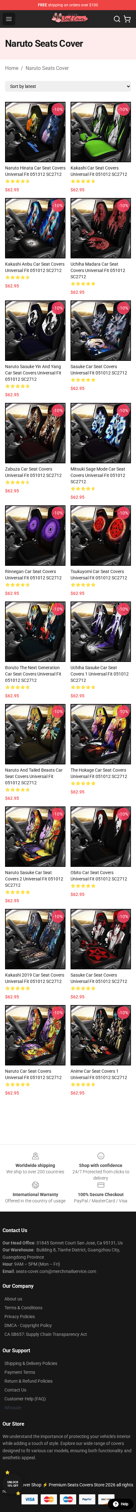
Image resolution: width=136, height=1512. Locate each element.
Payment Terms (19, 1372)
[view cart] (127, 19)
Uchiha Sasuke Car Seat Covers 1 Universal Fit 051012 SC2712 (100, 674)
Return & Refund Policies (28, 1381)
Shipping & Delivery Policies (30, 1363)
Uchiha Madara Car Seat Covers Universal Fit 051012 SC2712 (98, 270)
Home (11, 68)
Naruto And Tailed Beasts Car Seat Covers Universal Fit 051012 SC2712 (34, 776)
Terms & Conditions (23, 1307)
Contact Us (15, 1389)
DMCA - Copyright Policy (28, 1325)
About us (13, 1298)
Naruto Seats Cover (47, 68)
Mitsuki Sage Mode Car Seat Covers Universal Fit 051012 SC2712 (98, 475)
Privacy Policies (19, 1316)
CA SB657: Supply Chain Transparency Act (45, 1334)
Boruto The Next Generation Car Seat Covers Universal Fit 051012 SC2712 (33, 674)
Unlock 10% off (12, 1484)
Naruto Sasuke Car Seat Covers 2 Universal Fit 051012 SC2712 (34, 879)
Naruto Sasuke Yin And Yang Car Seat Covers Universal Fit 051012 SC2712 (33, 373)
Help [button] (124, 1504)
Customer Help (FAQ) (25, 1398)
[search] (117, 19)
